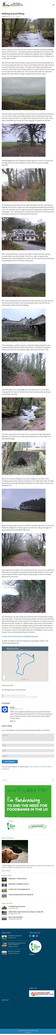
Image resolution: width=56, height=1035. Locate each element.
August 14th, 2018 (15, 913)
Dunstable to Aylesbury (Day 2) (18, 884)
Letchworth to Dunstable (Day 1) (19, 889)
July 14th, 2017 (14, 908)
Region (8, 695)
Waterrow (11, 697)
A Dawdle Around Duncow (16, 906)
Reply (12, 721)
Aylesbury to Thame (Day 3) (17, 878)
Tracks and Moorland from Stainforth (20, 894)
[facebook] (30, 936)
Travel (23, 695)
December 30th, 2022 (16, 919)
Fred (19, 16)
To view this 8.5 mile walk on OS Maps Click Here (20, 636)
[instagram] (37, 936)
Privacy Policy (28, 1032)
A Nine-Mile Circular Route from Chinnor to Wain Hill (25, 912)
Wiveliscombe (27, 697)
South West (19, 695)
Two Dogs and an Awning (32, 1030)
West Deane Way (19, 697)
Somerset (13, 695)
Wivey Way (34, 697)
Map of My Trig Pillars (15, 917)
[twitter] (33, 936)
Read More (6, 870)
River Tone (6, 697)
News (5, 695)
